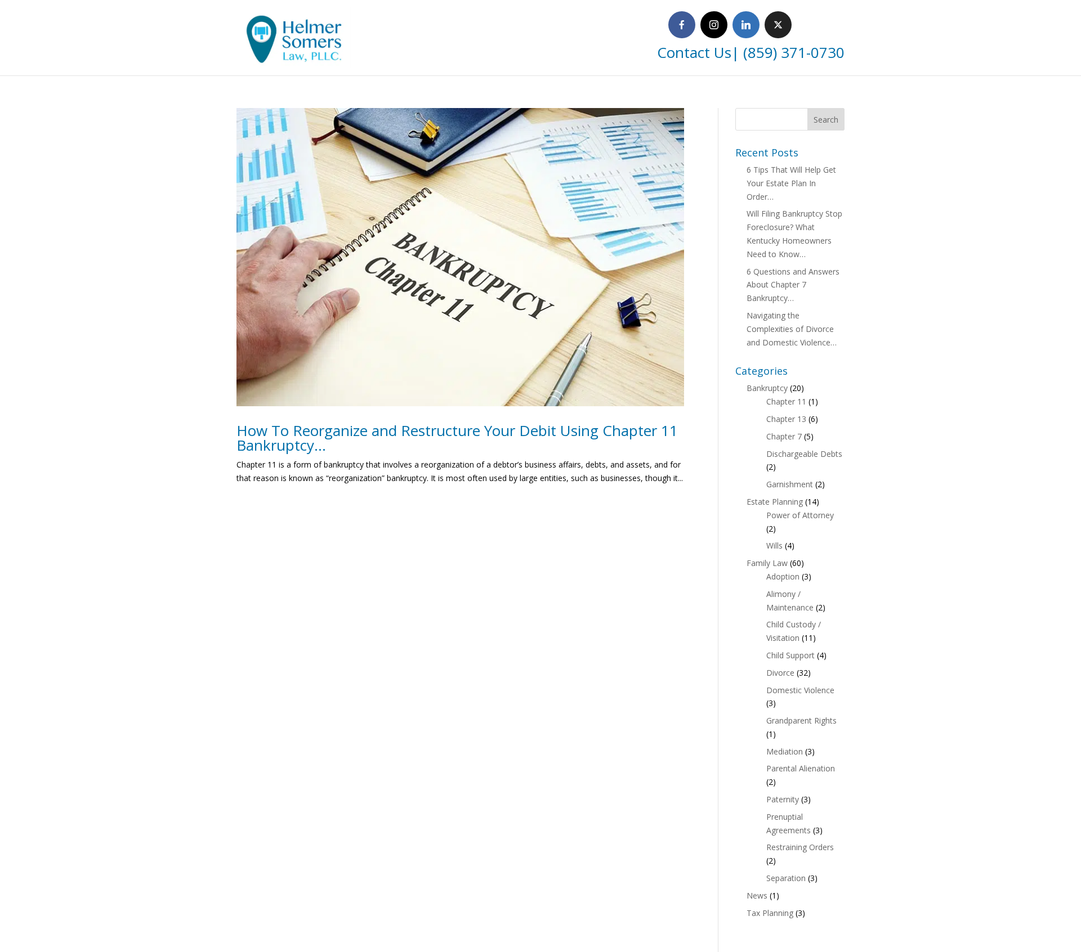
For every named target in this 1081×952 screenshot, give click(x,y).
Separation (786, 878)
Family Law (767, 563)
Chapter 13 (786, 419)
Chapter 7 (784, 436)
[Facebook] (681, 24)
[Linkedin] (746, 24)
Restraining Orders (800, 847)
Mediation (784, 751)
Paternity (782, 799)
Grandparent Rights (801, 720)
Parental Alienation (800, 768)
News (757, 895)
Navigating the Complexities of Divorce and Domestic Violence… (792, 329)
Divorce (780, 672)
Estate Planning (775, 501)
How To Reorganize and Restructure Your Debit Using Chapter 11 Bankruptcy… (457, 437)
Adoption (782, 576)
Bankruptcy (767, 388)
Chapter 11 (786, 401)
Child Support (790, 655)
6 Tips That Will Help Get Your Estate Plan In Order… (791, 183)
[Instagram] (713, 24)
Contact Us (694, 52)
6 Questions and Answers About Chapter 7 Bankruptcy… (793, 285)
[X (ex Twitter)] (778, 24)
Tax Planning (770, 913)
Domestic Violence (800, 690)
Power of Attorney (800, 515)
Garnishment (789, 484)
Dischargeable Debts (804, 453)
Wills (774, 545)
